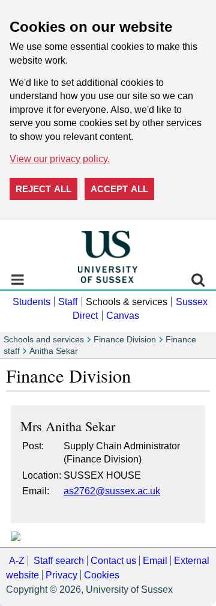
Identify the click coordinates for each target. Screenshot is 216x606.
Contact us (113, 561)
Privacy (61, 575)
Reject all (43, 189)
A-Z (17, 561)
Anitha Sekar (53, 351)
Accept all (119, 189)
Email (155, 561)
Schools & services (126, 302)
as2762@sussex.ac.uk (112, 491)
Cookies (101, 575)
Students (31, 302)
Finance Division (125, 339)
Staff (67, 302)
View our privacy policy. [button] (60, 159)
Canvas (122, 316)
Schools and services (44, 339)
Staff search (59, 561)
